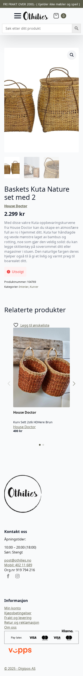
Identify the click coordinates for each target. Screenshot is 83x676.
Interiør (24, 287)
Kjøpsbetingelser (17, 613)
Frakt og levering (17, 617)
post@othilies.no (17, 560)
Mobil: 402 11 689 (18, 565)
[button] (71, 54)
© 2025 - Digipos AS (20, 668)
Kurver (34, 287)
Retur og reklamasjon (21, 622)
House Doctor (15, 206)
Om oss (10, 627)
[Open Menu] (17, 15)
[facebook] (8, 576)
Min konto (12, 608)
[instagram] (17, 576)
